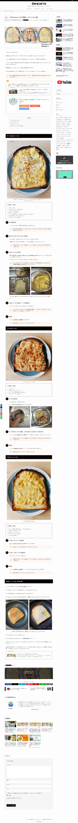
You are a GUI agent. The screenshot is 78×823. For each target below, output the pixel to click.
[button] (8, 684)
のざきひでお (59, 126)
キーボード (65, 130)
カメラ (63, 128)
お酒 (68, 124)
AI (57, 117)
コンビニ (68, 134)
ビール (68, 136)
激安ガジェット (68, 147)
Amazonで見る (24, 105)
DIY (66, 121)
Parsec (68, 123)
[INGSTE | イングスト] (39, 4)
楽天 (62, 147)
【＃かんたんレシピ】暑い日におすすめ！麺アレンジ (28, 654)
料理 (68, 145)
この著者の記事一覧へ (35, 709)
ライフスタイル (8, 665)
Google (70, 121)
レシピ (14, 665)
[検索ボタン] (51, 8)
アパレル (66, 126)
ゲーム (58, 134)
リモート (68, 141)
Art (70, 117)
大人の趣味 (59, 145)
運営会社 (31, 819)
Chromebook (59, 119)
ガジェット (69, 128)
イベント (58, 128)
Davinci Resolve (59, 121)
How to (58, 123)
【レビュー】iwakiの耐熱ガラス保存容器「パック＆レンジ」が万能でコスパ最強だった (33, 90)
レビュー (63, 143)
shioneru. (10, 708)
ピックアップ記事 (60, 138)
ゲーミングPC (68, 132)
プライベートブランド (60, 139)
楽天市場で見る (35, 105)
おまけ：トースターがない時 (17, 126)
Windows (58, 124)
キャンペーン (59, 130)
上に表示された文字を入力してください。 (14, 798)
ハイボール (63, 136)
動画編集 (69, 143)
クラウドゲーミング (60, 132)
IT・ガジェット (60, 102)
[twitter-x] (71, 0)
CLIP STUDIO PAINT (67, 119)
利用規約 (44, 819)
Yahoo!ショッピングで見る (24, 108)
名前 (8, 780)
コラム (58, 104)
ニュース (58, 107)
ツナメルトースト (14, 122)
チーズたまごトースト (15, 120)
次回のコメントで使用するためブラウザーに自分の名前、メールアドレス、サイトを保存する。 (25, 793)
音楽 (57, 149)
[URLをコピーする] (49, 684)
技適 (64, 145)
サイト (8, 788)
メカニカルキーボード (60, 141)
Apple (66, 117)
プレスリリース (69, 139)
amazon (61, 117)
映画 (57, 147)
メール (8, 784)
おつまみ (64, 124)
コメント (9, 765)
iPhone (63, 123)
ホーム (28, 819)
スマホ (58, 136)
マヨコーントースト (15, 124)
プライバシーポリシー (38, 819)
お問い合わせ (49, 819)
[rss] (72, 0)
